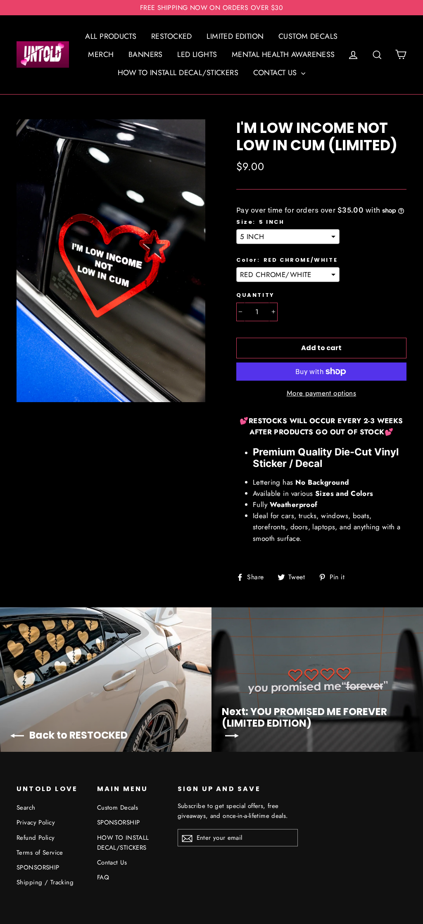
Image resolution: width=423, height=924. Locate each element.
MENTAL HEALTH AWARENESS (283, 54)
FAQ (103, 877)
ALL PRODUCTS (110, 36)
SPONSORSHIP (38, 867)
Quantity (255, 295)
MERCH (101, 54)
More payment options (321, 393)
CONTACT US (276, 72)
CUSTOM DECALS (308, 36)
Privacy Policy (36, 822)
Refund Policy (36, 837)
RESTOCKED (171, 36)
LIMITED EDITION (235, 36)
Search (26, 807)
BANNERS (145, 54)
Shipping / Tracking (45, 882)
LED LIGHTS (197, 54)
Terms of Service (40, 852)
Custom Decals (117, 807)
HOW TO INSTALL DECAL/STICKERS (178, 72)
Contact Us (112, 862)
